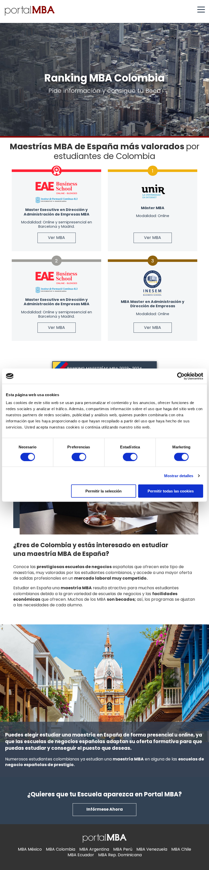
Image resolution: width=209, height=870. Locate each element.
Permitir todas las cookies (171, 491)
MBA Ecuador (81, 855)
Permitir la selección (103, 491)
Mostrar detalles (178, 475)
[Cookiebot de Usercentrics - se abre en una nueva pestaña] (181, 376)
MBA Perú (122, 849)
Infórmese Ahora (104, 809)
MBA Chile (181, 849)
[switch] (79, 457)
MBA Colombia (60, 849)
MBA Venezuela (151, 849)
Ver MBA (56, 237)
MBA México (30, 849)
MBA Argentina (94, 849)
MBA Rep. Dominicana (120, 855)
